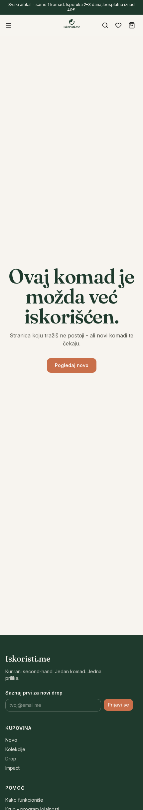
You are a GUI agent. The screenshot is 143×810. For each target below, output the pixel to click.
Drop (10, 758)
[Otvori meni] (9, 25)
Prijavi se (118, 705)
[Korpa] (132, 25)
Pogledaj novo (71, 365)
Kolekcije (15, 749)
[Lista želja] (118, 25)
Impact (12, 768)
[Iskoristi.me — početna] (71, 25)
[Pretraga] (105, 25)
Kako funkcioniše (24, 800)
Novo (11, 740)
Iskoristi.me (28, 659)
